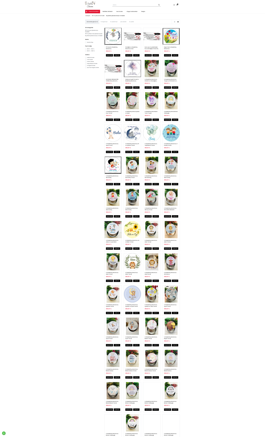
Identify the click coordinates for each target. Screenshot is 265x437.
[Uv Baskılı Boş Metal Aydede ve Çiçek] (132, 100)
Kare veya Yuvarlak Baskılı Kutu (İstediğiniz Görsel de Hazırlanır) (151, 47)
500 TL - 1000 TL (91, 51)
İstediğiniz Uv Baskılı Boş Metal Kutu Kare (131, 47)
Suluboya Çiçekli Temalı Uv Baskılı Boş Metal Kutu (132, 80)
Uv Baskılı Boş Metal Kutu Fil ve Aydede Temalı (132, 144)
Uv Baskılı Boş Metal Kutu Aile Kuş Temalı (151, 208)
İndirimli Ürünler (90, 57)
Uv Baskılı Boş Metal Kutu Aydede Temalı (112, 305)
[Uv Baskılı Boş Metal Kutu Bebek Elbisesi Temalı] (113, 390)
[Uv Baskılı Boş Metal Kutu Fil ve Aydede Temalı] (132, 133)
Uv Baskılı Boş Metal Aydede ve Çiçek (132, 112)
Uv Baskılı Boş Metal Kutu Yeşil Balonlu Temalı (151, 144)
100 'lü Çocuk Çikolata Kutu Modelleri (91, 31)
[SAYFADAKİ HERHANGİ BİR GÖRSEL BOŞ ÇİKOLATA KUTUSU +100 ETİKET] (113, 68)
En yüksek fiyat (113, 21)
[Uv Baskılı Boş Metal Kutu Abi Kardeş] (113, 165)
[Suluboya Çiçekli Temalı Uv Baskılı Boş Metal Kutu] (132, 68)
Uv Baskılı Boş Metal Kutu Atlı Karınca (170, 273)
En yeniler (131, 21)
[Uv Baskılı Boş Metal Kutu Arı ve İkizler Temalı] (132, 229)
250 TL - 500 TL (90, 49)
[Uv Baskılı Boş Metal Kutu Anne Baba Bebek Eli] (171, 197)
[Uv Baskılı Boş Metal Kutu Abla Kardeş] (171, 165)
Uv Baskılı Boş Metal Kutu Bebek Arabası (112, 369)
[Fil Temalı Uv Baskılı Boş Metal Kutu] (113, 36)
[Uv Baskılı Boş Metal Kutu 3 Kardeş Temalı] (171, 133)
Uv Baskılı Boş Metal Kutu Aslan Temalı (151, 241)
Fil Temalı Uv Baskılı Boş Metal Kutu (111, 47)
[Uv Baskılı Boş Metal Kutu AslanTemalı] (151, 261)
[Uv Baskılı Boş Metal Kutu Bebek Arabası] (113, 358)
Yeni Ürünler (90, 59)
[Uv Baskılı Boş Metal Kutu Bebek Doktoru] (171, 358)
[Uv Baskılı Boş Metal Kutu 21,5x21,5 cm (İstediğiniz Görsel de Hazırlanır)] (151, 68)
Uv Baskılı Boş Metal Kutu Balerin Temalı (151, 337)
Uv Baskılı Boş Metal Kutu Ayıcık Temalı (112, 144)
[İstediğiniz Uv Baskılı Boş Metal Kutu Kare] (132, 36)
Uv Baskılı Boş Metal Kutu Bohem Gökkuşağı (131, 402)
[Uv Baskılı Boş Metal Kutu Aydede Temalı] (113, 294)
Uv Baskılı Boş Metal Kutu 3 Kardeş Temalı (170, 144)
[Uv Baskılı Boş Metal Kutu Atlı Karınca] (171, 261)
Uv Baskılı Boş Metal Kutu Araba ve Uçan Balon (112, 241)
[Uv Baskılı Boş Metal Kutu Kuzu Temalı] (113, 100)
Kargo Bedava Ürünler (92, 63)
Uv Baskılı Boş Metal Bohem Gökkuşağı (171, 112)
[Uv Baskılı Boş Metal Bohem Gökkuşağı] (171, 100)
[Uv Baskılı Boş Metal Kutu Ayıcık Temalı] (113, 133)
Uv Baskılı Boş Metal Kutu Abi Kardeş (112, 176)
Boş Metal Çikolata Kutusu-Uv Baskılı (93, 35)
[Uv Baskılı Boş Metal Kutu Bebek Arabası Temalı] (132, 358)
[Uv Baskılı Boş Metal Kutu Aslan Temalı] (151, 229)
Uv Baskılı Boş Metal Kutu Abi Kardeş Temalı (131, 176)
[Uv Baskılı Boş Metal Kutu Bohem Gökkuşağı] (132, 390)
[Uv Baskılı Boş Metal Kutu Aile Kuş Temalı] (151, 197)
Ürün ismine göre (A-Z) (92, 21)
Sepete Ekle (109, 55)
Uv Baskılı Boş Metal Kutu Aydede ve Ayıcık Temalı (131, 305)
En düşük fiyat (104, 21)
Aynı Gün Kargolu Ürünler (93, 67)
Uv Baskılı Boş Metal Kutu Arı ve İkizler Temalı (132, 241)
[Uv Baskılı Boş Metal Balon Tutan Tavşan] (151, 100)
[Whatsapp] (4, 433)
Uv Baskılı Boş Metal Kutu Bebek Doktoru (170, 369)
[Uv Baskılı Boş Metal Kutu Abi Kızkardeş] (151, 165)
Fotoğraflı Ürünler (91, 65)
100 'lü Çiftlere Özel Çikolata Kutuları (93, 33)
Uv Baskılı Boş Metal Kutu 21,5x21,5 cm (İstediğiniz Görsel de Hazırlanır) (151, 80)
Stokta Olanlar (90, 61)
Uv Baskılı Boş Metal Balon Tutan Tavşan (151, 112)
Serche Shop (90, 42)
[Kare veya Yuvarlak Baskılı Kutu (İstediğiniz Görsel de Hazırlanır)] (151, 36)
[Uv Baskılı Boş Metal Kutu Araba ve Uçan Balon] (113, 229)
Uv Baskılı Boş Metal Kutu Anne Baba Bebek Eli (170, 208)
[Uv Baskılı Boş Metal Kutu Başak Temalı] (171, 326)
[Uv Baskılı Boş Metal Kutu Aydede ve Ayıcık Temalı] (132, 294)
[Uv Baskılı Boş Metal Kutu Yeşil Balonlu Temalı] (151, 133)
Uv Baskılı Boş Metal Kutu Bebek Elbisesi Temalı (112, 402)
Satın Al (117, 55)
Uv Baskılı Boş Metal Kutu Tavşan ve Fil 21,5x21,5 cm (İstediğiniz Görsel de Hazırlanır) (170, 80)
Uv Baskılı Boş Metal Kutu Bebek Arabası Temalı (131, 369)
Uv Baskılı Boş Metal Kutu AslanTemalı (151, 273)
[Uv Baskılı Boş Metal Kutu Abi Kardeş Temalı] (132, 165)
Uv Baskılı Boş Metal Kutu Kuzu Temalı (112, 112)
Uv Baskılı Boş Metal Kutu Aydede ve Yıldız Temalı (151, 305)
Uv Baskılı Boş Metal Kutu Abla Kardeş (170, 176)
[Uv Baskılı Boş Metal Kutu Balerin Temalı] (151, 326)
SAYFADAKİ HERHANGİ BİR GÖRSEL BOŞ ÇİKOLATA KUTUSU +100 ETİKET (112, 80)
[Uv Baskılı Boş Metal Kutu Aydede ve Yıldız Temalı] (151, 294)
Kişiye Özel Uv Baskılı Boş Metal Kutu (170, 47)
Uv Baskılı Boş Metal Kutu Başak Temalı (170, 337)
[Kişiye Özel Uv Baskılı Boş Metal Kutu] (171, 36)
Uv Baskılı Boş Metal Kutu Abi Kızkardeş (151, 176)
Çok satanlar (123, 21)
